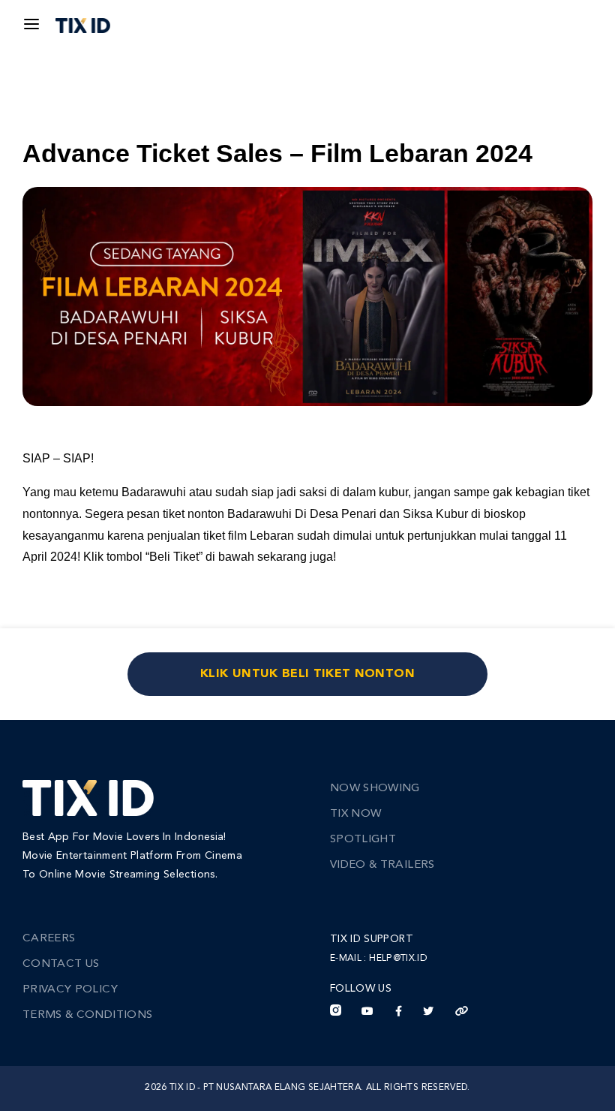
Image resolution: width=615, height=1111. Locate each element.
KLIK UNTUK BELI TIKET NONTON (307, 674)
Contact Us (61, 964)
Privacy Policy (70, 989)
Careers (48, 938)
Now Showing (375, 788)
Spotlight (363, 839)
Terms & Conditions (87, 1015)
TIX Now (355, 814)
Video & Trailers (382, 865)
